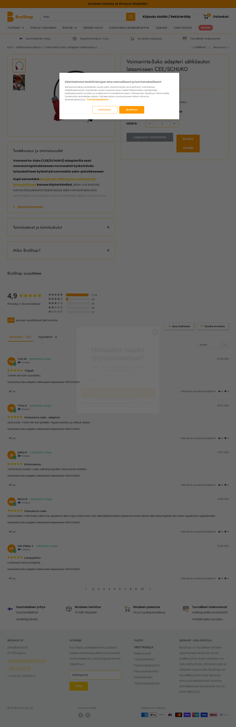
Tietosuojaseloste (97, 99)
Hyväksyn (132, 109)
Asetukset (104, 109)
